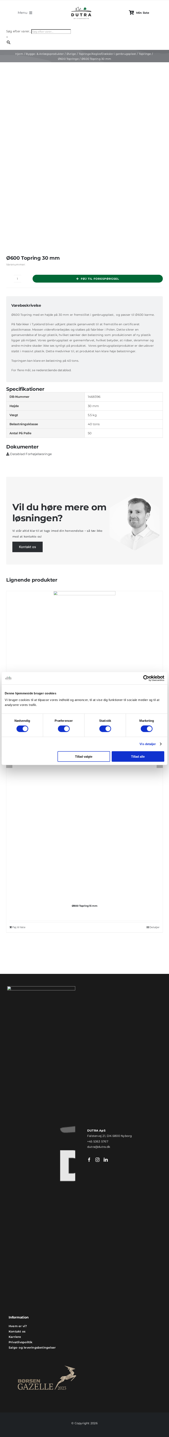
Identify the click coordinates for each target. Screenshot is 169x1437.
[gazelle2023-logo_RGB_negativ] (47, 1358)
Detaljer (154, 927)
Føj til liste (18, 927)
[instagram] (97, 1160)
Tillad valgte (83, 756)
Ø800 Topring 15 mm (84, 905)
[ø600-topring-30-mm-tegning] (84, 164)
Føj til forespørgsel (100, 278)
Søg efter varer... (18, 31)
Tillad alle (138, 756)
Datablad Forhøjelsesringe (30, 454)
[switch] (64, 729)
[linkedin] (106, 1160)
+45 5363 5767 (97, 1141)
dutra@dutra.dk (98, 1147)
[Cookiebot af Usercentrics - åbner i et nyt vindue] (146, 678)
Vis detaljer (148, 744)
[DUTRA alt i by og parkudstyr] (81, 6)
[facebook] (89, 1160)
